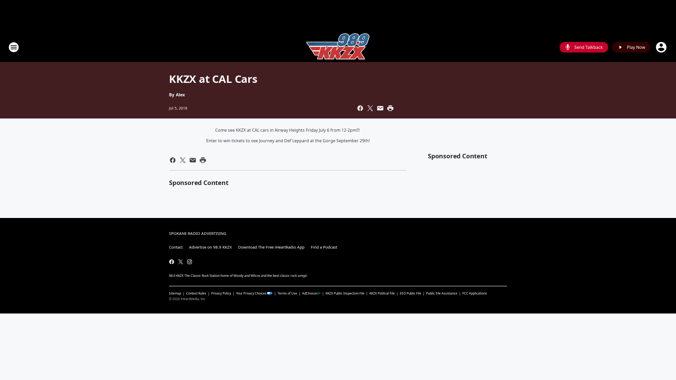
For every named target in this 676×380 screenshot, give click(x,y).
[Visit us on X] (180, 262)
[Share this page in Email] (380, 108)
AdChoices (310, 293)
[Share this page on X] (370, 108)
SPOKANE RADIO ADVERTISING (197, 233)
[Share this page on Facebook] (360, 108)
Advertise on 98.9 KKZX (210, 247)
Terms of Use (287, 293)
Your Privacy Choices (251, 293)
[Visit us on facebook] (171, 262)
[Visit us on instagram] (189, 262)
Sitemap (175, 293)
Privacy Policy (221, 293)
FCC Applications (474, 293)
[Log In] (662, 47)
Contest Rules (196, 293)
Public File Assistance (441, 293)
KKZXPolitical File (382, 293)
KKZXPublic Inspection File (345, 293)
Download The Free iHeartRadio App (271, 247)
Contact (176, 247)
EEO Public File (410, 293)
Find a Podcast (324, 247)
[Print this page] (390, 108)
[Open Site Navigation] (13, 47)
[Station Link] (338, 47)
